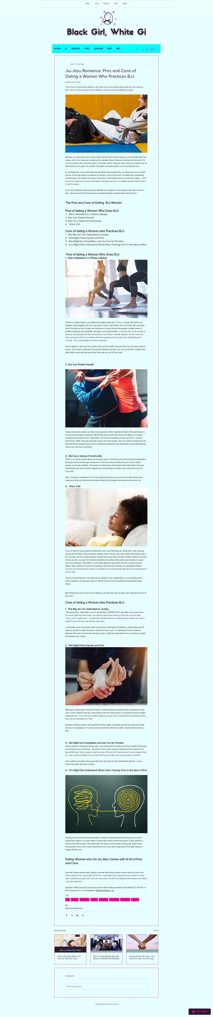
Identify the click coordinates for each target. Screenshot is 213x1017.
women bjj (114, 900)
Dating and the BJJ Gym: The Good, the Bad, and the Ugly (142, 957)
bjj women (125, 900)
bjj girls (135, 900)
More (118, 48)
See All (156, 930)
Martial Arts (75, 48)
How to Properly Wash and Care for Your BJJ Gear (68, 957)
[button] (137, 49)
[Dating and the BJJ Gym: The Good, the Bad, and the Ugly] (142, 944)
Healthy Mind (98, 48)
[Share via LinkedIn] (77, 915)
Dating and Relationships (73, 908)
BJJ (66, 48)
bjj (67, 900)
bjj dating (103, 900)
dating (94, 900)
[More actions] (146, 64)
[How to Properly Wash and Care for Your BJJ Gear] (70, 944)
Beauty (109, 48)
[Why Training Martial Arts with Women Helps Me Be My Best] (106, 944)
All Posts (57, 48)
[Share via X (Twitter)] (72, 915)
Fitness (87, 48)
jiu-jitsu (74, 900)
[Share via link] (83, 915)
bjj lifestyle (84, 900)
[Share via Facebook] (66, 915)
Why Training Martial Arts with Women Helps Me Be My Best (106, 957)
